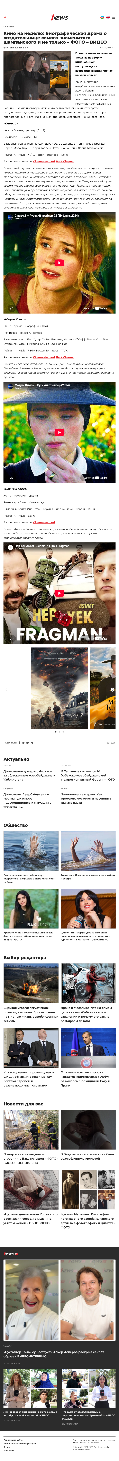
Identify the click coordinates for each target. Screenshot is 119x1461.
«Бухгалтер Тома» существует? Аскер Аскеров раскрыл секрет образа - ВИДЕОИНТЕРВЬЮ (53, 1354)
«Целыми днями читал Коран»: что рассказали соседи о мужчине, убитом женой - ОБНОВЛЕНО (30, 1219)
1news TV (7, 1346)
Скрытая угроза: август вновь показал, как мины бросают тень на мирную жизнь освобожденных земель (30, 1014)
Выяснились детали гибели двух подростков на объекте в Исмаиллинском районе (29, 879)
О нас (6, 1447)
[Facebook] (19, 742)
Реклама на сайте (13, 1440)
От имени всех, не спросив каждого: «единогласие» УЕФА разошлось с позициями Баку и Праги (85, 1079)
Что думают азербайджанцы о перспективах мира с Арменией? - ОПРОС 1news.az (88, 1415)
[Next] (112, 690)
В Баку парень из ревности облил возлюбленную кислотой (87, 1156)
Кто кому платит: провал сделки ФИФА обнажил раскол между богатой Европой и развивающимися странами (28, 1079)
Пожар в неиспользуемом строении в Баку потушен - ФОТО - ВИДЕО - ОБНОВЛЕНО (30, 1158)
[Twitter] (23, 742)
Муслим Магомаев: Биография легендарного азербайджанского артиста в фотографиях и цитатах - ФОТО (88, 1221)
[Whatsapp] (27, 742)
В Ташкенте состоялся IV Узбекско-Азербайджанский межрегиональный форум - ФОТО (88, 775)
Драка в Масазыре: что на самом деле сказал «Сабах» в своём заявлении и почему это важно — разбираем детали (87, 1014)
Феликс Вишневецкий (15, 47)
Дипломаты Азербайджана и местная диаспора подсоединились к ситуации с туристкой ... (27, 800)
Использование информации (19, 1443)
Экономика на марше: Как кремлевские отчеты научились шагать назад (86, 798)
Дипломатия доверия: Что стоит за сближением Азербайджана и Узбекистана (29, 775)
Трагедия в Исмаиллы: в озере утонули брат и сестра (88, 877)
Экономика (66, 766)
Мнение (7, 766)
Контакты (8, 1450)
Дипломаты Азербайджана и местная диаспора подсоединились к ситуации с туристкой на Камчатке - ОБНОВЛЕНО (85, 936)
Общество (9, 27)
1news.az (83, 1442)
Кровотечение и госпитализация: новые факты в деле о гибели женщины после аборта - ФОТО (28, 936)
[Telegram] (31, 742)
